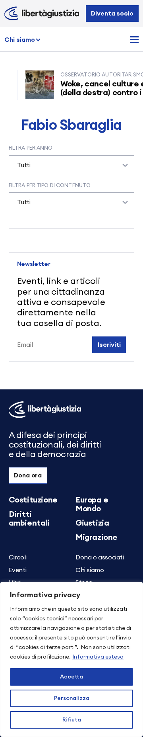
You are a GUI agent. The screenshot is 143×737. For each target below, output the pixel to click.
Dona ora (28, 475)
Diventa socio (112, 13)
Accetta (71, 677)
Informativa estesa (98, 657)
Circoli (18, 557)
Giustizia (92, 523)
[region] (71, 659)
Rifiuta (71, 720)
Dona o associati (99, 557)
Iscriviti (109, 345)
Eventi (18, 570)
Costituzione (33, 500)
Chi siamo (19, 40)
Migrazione (96, 538)
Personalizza (71, 698)
